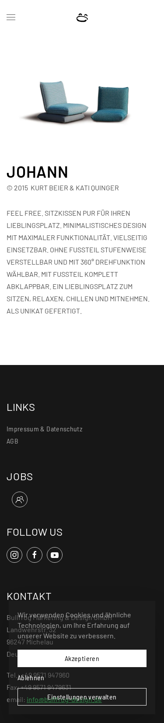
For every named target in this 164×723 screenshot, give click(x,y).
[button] (11, 17)
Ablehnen (31, 677)
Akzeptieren (82, 658)
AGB (12, 441)
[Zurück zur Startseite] (82, 17)
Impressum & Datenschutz (44, 428)
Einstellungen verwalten (81, 696)
